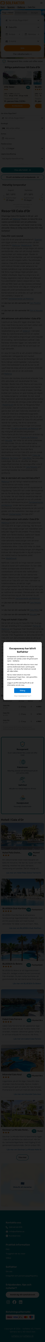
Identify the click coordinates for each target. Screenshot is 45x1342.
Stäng (22, 690)
